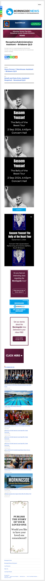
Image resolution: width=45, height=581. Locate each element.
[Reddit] (16, 57)
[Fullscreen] (33, 265)
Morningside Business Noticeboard (10, 563)
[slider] (18, 265)
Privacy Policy (6, 576)
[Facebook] (6, 57)
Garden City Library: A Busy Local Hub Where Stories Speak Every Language (18, 469)
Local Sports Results (8, 571)
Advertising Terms (22, 576)
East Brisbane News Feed (9, 367)
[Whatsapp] (11, 57)
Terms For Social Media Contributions (32, 576)
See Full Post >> (7, 59)
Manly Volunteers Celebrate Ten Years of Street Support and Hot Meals (17, 425)
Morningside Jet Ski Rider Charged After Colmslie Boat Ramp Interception (17, 489)
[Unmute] (28, 265)
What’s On (6, 569)
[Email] (13, 57)
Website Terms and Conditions (14, 576)
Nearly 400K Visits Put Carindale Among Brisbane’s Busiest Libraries (17, 450)
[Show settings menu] (30, 265)
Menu (39, 4)
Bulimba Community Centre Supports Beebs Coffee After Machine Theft (18, 493)
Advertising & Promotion (7, 577)
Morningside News (6, 575)
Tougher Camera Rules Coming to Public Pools (12, 406)
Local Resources (7, 566)
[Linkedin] (8, 57)
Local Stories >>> (19, 209)
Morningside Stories (8, 560)
